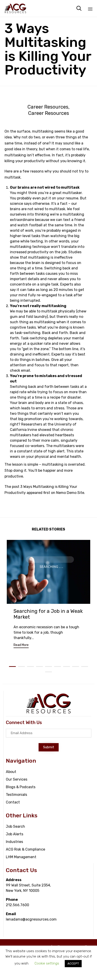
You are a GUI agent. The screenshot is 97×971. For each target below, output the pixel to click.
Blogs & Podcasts (20, 787)
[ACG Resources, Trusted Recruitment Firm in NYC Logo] (48, 713)
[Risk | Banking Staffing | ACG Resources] (15, 8)
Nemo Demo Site (70, 493)
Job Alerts (14, 834)
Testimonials (16, 794)
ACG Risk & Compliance (25, 849)
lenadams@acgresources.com (31, 919)
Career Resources (48, 107)
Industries (14, 842)
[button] (21, 645)
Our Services (16, 779)
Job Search (15, 826)
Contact (13, 802)
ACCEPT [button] (73, 963)
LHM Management (21, 857)
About (11, 772)
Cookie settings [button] (47, 963)
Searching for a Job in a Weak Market (48, 614)
